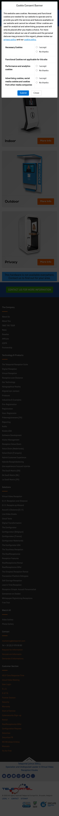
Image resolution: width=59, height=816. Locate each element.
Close (36, 93)
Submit (23, 93)
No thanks (43, 51)
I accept (43, 47)
